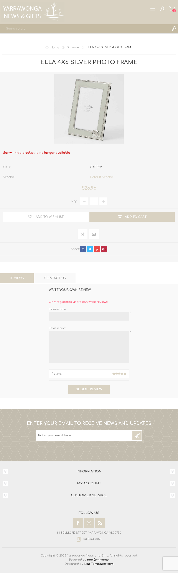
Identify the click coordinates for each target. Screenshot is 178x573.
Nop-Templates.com (99, 563)
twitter (90, 249)
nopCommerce (98, 559)
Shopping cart (172, 8)
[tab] (17, 278)
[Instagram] (89, 523)
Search (173, 28)
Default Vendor (101, 177)
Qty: (74, 201)
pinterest (97, 249)
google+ (104, 249)
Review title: (57, 309)
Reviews (17, 278)
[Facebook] (78, 523)
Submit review (89, 389)
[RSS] (100, 523)
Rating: (57, 373)
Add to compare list (82, 234)
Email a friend (93, 234)
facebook (83, 249)
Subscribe (137, 435)
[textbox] (84, 28)
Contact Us (55, 278)
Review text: (57, 328)
